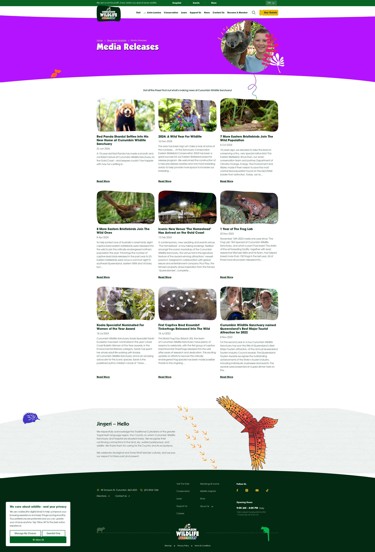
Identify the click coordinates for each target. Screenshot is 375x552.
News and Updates (116, 41)
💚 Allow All (38, 540)
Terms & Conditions (202, 546)
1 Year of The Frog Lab (236, 229)
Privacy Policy (183, 546)
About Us (204, 506)
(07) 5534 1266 (151, 490)
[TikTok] (267, 490)
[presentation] (126, 115)
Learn (179, 499)
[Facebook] (237, 490)
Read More (103, 181)
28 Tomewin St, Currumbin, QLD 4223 (119, 490)
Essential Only (53, 533)
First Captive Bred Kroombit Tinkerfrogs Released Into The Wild (184, 326)
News (207, 12)
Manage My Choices (25, 533)
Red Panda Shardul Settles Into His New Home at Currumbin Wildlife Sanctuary (122, 140)
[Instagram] (246, 490)
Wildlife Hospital (208, 491)
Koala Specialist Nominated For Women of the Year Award (120, 326)
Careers (180, 514)
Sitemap (168, 546)
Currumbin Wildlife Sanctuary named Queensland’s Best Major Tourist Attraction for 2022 (248, 328)
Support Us (182, 506)
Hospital (176, 3)
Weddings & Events (209, 484)
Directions (101, 496)
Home (100, 41)
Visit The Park (183, 484)
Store (214, 3)
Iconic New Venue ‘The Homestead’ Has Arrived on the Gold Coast (184, 230)
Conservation (183, 491)
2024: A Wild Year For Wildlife (180, 136)
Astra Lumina (154, 12)
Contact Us (218, 12)
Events (196, 3)
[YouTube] (257, 490)
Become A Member (237, 12)
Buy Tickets (270, 12)
